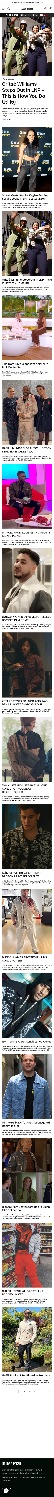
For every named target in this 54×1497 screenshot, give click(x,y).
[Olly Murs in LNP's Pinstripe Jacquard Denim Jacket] (27, 1086)
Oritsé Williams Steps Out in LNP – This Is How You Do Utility (23, 93)
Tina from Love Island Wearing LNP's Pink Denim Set (25, 365)
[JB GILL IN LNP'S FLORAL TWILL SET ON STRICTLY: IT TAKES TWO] (27, 412)
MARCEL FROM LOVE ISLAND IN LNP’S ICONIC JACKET (26, 534)
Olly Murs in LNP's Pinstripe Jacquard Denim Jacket (26, 1124)
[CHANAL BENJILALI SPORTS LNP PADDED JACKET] (27, 1255)
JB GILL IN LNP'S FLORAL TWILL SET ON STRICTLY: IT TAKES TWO (26, 450)
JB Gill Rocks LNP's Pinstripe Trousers (26, 1375)
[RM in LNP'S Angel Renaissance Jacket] (27, 1005)
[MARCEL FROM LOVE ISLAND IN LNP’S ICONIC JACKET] (27, 496)
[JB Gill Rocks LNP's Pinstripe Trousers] (27, 1339)
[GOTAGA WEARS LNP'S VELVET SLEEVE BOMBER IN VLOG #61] (27, 580)
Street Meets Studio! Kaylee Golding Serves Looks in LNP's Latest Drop (25, 197)
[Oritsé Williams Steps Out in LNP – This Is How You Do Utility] (27, 243)
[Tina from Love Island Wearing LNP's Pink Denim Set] (27, 327)
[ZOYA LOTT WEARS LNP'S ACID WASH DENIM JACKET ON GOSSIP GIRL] (27, 664)
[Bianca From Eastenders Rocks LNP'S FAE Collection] (27, 1170)
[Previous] (3, 2)
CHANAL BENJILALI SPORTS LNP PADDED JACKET (22, 1293)
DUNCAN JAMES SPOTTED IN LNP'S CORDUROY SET (24, 959)
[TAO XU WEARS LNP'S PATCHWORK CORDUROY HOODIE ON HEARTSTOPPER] (27, 749)
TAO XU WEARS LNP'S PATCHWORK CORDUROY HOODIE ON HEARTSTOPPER (24, 789)
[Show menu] (3, 9)
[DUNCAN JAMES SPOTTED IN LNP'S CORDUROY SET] (27, 921)
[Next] (51, 2)
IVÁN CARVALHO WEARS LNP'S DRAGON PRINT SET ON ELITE (21, 874)
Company (6, 1489)
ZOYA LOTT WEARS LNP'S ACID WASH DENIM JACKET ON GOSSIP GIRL (25, 703)
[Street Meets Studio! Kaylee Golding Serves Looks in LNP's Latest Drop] (27, 159)
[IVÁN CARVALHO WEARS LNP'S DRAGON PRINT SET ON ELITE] (27, 836)
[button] (6, 1490)
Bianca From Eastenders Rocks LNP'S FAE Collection (26, 1208)
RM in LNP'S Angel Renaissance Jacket (26, 1041)
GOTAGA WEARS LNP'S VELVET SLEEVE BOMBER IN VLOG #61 (26, 618)
